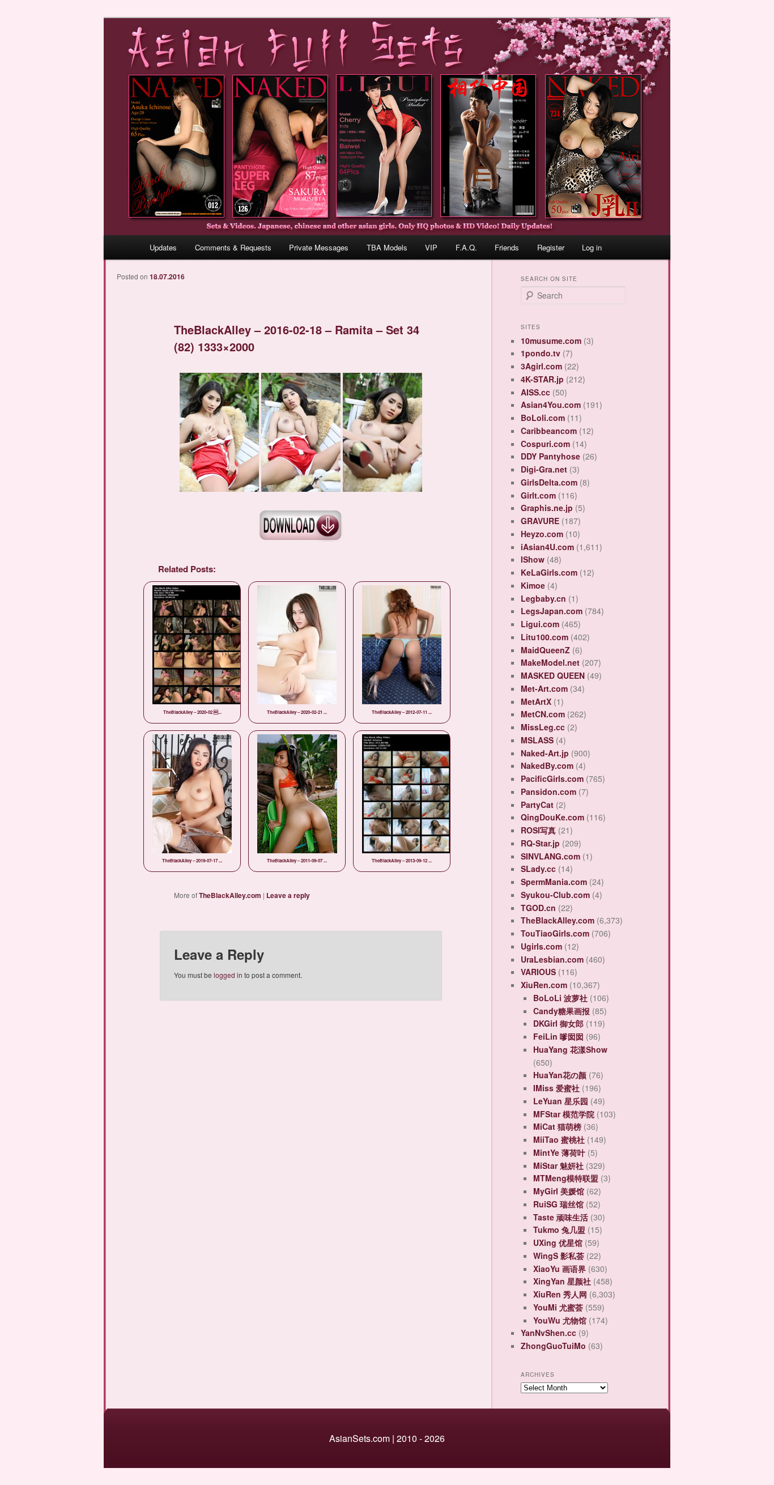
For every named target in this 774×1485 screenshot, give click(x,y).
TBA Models (387, 247)
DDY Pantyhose (550, 456)
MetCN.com (543, 714)
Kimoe (533, 585)
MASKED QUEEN (553, 675)
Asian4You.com (551, 404)
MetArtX (536, 701)
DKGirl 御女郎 (558, 1023)
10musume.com (551, 340)
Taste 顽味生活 (560, 1217)
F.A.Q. (466, 247)
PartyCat (537, 804)
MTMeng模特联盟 (565, 1178)
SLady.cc (538, 868)
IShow (533, 559)
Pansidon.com (548, 791)
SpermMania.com (554, 881)
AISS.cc (535, 392)
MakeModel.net (550, 662)
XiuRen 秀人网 (560, 1294)
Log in (592, 247)
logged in (228, 975)
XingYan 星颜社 (562, 1281)
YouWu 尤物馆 (559, 1320)
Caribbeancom (549, 430)
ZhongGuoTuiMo (553, 1345)
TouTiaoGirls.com (555, 933)
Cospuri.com (545, 443)
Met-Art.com (544, 688)
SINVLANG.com (550, 856)
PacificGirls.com (552, 778)
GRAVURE (540, 520)
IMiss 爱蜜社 (556, 1087)
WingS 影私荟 (558, 1255)
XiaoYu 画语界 (559, 1268)
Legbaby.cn (543, 598)
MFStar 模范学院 (563, 1114)
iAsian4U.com (547, 546)
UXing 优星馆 (557, 1242)
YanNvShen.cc (548, 1332)
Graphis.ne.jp (547, 507)
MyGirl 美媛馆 (558, 1191)
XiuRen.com (544, 984)
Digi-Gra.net (544, 469)
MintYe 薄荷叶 (559, 1152)
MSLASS (537, 740)
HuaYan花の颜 (559, 1074)
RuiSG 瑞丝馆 (558, 1204)
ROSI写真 (538, 830)
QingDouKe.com (552, 817)
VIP (431, 247)
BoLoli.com (543, 417)
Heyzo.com (542, 533)
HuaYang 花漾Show (570, 1049)
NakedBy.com (547, 765)
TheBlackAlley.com (230, 895)
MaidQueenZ (545, 650)
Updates (163, 247)
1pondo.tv (540, 353)
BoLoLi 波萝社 (560, 997)
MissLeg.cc (543, 727)
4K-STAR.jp (542, 379)
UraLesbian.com (552, 959)
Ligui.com (540, 623)
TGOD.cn (538, 907)
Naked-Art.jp (545, 753)
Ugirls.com (541, 946)
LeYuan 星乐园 (560, 1101)
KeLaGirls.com (549, 572)
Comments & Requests (233, 247)
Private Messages (318, 247)
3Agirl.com (541, 366)
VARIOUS (538, 971)
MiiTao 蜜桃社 (559, 1139)
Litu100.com (544, 636)
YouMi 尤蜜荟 (558, 1307)
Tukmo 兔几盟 (559, 1229)
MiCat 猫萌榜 (557, 1126)
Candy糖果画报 (561, 1010)
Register (550, 247)
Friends (507, 247)
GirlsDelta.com (549, 482)
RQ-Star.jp (540, 843)
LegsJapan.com (551, 610)
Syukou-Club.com (555, 894)
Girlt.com (538, 495)
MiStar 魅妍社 (558, 1165)
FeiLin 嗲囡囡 (558, 1036)
